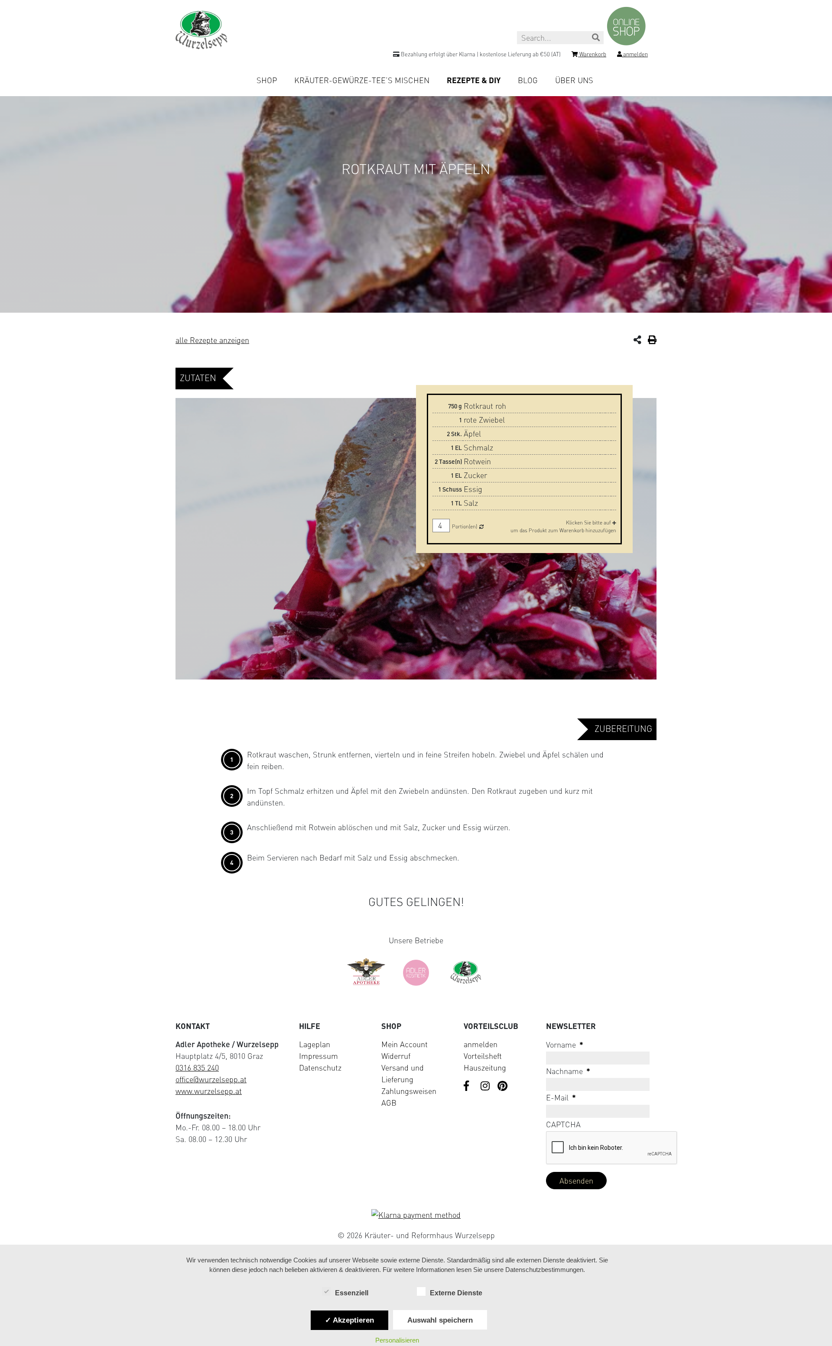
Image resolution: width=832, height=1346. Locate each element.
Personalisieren (397, 1340)
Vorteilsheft (483, 1056)
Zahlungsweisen (408, 1091)
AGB (388, 1102)
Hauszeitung (485, 1067)
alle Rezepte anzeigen (212, 340)
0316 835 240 (197, 1067)
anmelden (480, 1044)
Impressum (318, 1056)
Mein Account (404, 1044)
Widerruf (395, 1056)
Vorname (564, 1044)
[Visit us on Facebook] (469, 1087)
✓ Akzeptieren (349, 1320)
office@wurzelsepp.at (211, 1079)
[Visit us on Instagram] (486, 1087)
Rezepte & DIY (473, 80)
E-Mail (561, 1097)
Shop (267, 80)
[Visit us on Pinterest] (502, 1087)
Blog (528, 80)
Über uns (574, 80)
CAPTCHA (563, 1124)
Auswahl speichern (440, 1320)
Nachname (568, 1071)
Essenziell (351, 1293)
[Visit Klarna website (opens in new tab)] (416, 1215)
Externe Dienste (456, 1293)
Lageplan (314, 1044)
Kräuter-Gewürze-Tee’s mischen (361, 80)
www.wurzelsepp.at (209, 1091)
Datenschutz (320, 1067)
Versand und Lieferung (402, 1073)
